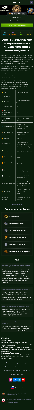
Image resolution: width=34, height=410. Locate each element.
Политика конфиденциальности (17, 363)
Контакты (8, 367)
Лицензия (26, 370)
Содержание (14, 374)
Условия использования (12, 370)
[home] (17, 2)
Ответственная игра (22, 367)
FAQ (22, 374)
